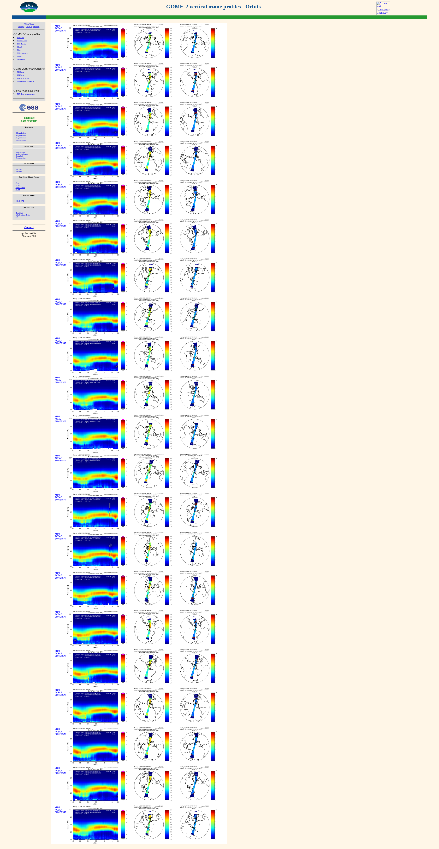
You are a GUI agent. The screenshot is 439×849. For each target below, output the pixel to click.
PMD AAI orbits (23, 78)
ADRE (18, 189)
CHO (18, 185)
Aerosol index (20, 188)
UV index (19, 169)
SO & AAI (20, 201)
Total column (20, 152)
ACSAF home (29, 24)
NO (17, 183)
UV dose (19, 171)
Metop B (29, 27)
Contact (29, 227)
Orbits (19, 56)
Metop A (21, 27)
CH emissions (21, 138)
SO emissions (21, 140)
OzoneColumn (22, 41)
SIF (17, 217)
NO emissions (21, 133)
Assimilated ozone (22, 154)
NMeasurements (22, 53)
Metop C (36, 27)
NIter (19, 50)
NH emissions (21, 135)
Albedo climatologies (23, 215)
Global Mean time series (25, 81)
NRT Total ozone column (25, 94)
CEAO (19, 47)
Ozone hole (19, 156)
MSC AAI (20, 72)
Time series (21, 59)
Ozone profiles (21, 158)
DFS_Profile (21, 44)
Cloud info (19, 213)
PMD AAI (20, 75)
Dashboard (20, 38)
